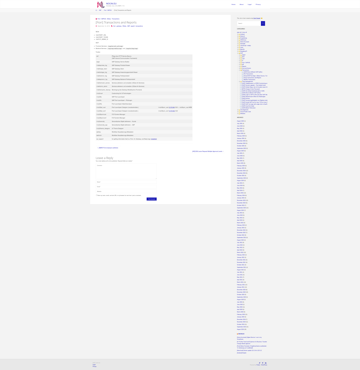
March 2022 (240, 252)
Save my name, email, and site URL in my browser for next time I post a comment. (119, 195)
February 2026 (241, 136)
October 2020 (240, 294)
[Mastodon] (259, 363)
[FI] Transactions (248, 74)
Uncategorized (244, 109)
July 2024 (239, 183)
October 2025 (240, 145)
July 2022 (239, 242)
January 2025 (240, 168)
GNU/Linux (243, 40)
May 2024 (239, 188)
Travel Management (247, 81)
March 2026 (240, 133)
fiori (114, 26)
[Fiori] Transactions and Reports (252, 77)
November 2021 (241, 262)
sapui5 (133, 26)
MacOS (242, 49)
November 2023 (241, 203)
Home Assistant (244, 41)
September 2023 (241, 207)
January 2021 (240, 287)
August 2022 (240, 240)
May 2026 (239, 128)
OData (109, 19)
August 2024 (240, 180)
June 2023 (240, 215)
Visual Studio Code (245, 111)
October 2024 (240, 175)
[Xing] (262, 363)
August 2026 (240, 121)
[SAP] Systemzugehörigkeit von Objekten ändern (255, 100)
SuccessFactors (246, 68)
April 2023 (239, 220)
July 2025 (239, 153)
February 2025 (241, 165)
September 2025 (241, 148)
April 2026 (239, 131)
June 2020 (240, 304)
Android (242, 34)
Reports (244, 66)
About (242, 4)
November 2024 (241, 173)
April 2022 (239, 250)
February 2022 (241, 255)
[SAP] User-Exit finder (248, 106)
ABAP (243, 55)
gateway (119, 26)
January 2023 (240, 227)
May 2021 (239, 277)
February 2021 (241, 284)
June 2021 (240, 274)
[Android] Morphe (241, 353)
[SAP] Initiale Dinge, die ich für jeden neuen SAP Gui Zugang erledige (261, 87)
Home (234, 4)
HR (243, 64)
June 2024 (240, 185)
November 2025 (241, 143)
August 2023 (240, 210)
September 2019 (241, 327)
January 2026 (240, 138)
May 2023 (239, 217)
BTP (243, 57)
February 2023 (241, 225)
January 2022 (240, 257)
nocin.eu (241, 334)
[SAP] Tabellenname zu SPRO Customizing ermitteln (256, 83)
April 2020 (239, 309)
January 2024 (240, 198)
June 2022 (240, 245)
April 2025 (239, 160)
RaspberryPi (243, 51)
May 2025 (239, 158)
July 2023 (239, 212)
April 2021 (239, 279)
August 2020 (240, 299)
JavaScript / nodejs (245, 45)
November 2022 (241, 232)
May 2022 (239, 247)
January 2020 (240, 317)
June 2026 (240, 126)
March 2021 (240, 282)
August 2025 (240, 150)
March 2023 (240, 222)
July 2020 (239, 302)
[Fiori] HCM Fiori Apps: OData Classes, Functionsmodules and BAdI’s (263, 76)
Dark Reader (257, 18)
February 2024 (241, 195)
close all (244, 32)
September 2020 (241, 297)
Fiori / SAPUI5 (108, 10)
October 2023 (240, 205)
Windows (242, 113)
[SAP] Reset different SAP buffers (253, 72)
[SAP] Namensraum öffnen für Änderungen (253, 96)
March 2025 (240, 163)
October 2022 (240, 235)
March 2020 (240, 312)
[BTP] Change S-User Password (251, 89)
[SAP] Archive (246, 98)
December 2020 (241, 289)
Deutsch (242, 36)
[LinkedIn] (265, 363)
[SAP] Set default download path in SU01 (253, 91)
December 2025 (241, 141)
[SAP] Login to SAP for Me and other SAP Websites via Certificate (260, 94)
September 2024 (241, 178)
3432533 (153, 139)
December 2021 (241, 260)
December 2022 (241, 230)
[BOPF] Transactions (249, 79)
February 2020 (241, 314)
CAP (243, 58)
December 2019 (241, 319)
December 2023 (241, 200)
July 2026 (239, 123)
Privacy (258, 4)
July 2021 (239, 272)
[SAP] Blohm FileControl (248, 108)
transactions (139, 26)
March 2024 (240, 193)
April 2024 (239, 190)
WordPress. (264, 365)
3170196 (171, 107)
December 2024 (241, 170)
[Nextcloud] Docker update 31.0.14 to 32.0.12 (249, 350)
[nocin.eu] (101, 4)
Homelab (242, 43)
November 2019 (241, 322)
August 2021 (240, 269)
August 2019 (240, 329)
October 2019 (240, 324)
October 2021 (240, 265)
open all (239, 32)
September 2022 (241, 237)
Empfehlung (243, 38)
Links (241, 47)
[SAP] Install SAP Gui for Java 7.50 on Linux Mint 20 (256, 102)
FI (242, 60)
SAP (100, 10)
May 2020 (239, 307)
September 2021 (241, 267)
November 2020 (241, 292)
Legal (250, 4)
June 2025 (240, 155)
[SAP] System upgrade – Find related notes (254, 85)
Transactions (115, 19)
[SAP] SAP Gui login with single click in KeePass (255, 104)
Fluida (258, 365)
